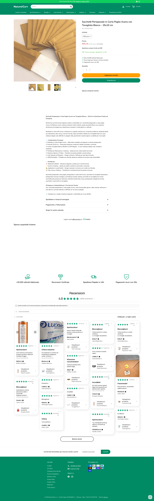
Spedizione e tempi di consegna (57, 199)
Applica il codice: (82, 1)
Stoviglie (46, 12)
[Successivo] (75, 87)
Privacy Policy (51, 479)
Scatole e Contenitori (21, 12)
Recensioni (50, 485)
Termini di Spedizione (53, 474)
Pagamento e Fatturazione (55, 205)
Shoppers (82, 12)
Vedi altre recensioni (22, 358)
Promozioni (92, 12)
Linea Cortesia (57, 12)
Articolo (84, 32)
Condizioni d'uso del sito (54, 471)
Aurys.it (106, 497)
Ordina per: (121, 317)
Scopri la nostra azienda (54, 210)
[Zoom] (45, 50)
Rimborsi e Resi (51, 476)
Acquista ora (111, 80)
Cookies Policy (51, 482)
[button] (94, 299)
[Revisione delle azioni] (35, 346)
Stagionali (101, 12)
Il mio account (51, 487)
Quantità (85, 66)
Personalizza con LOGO (115, 12)
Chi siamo (50, 468)
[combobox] (52, 7)
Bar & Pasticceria (34, 12)
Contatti (49, 466)
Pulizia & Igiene (70, 12)
